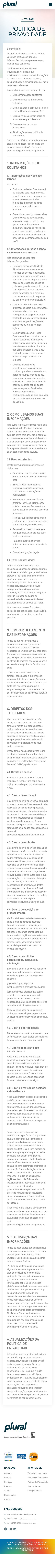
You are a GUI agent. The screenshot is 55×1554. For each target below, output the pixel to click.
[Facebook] (5, 1529)
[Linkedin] (14, 1529)
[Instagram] (10, 1529)
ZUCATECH (27, 1550)
